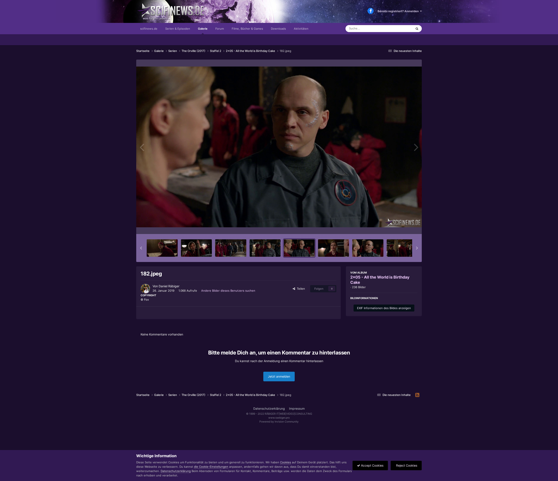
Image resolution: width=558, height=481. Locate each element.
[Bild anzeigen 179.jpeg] (196, 248)
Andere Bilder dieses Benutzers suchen (228, 290)
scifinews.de (148, 28)
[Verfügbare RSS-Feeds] (417, 395)
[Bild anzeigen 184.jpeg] (367, 248)
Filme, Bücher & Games (247, 28)
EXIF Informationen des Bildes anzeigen (384, 308)
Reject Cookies (406, 465)
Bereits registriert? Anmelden (399, 11)
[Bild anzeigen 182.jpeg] (299, 248)
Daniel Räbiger (169, 286)
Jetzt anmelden (279, 376)
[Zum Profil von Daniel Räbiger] (145, 288)
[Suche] (417, 28)
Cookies (285, 462)
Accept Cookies (371, 465)
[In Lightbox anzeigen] (279, 147)
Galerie (203, 28)
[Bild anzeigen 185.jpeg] (402, 248)
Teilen (300, 288)
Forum (219, 28)
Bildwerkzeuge (401, 226)
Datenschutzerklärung (269, 408)
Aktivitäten (301, 28)
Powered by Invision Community (279, 421)
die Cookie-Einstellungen (211, 466)
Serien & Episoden (177, 28)
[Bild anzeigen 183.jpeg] (333, 248)
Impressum (297, 408)
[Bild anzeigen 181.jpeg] (265, 248)
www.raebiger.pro (279, 417)
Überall (402, 28)
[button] (141, 248)
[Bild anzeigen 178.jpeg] (162, 248)
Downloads (278, 28)
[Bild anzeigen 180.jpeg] (230, 248)
